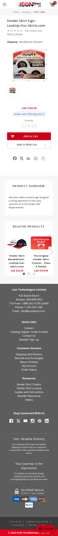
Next (51, 251)
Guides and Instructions (29, 392)
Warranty (33, 525)
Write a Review (15, 34)
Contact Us (29, 335)
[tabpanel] (17, 254)
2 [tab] (29, 274)
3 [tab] (34, 274)
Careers (29, 328)
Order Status (29, 369)
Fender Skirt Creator (29, 384)
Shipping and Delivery (29, 354)
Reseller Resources (29, 396)
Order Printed (39, 332)
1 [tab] (24, 274)
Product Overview (29, 186)
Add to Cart (31, 136)
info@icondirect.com (33, 311)
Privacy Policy (18, 525)
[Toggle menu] (4, 4)
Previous (5, 251)
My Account (29, 366)
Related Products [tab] (28, 226)
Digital (25, 332)
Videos (29, 400)
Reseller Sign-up (29, 339)
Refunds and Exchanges (29, 358)
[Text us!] (45, 529)
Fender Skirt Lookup (29, 388)
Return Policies (29, 362)
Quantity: (29, 120)
